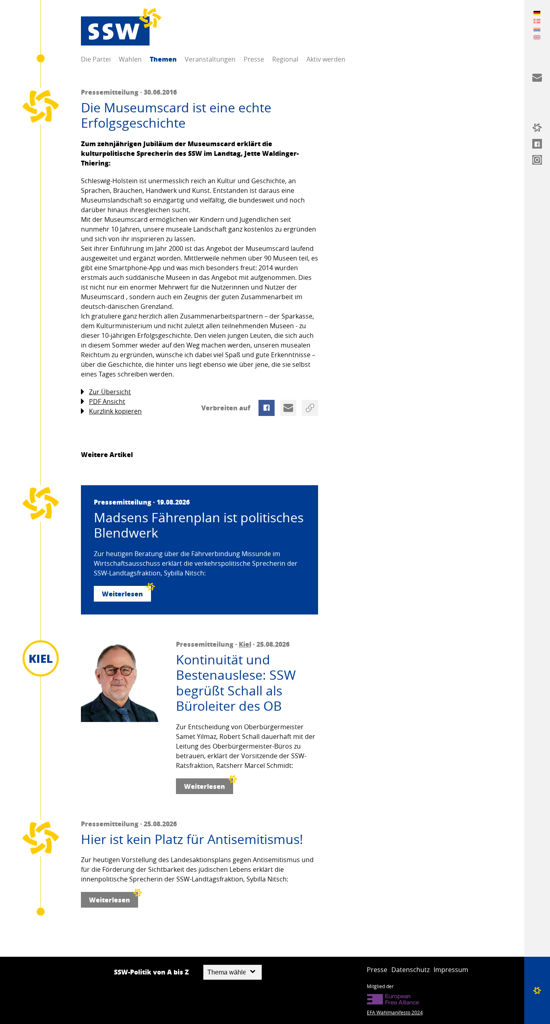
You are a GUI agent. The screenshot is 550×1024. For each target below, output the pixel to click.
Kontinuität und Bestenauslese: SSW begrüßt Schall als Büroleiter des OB (236, 683)
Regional (285, 59)
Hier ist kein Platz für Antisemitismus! (192, 839)
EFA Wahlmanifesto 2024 (395, 1012)
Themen (163, 59)
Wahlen (130, 59)
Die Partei (96, 59)
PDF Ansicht (107, 401)
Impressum (451, 969)
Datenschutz (410, 969)
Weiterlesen (122, 593)
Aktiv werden (325, 59)
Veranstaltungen (210, 59)
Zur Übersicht (110, 391)
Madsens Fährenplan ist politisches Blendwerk (199, 525)
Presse (254, 59)
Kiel (245, 644)
